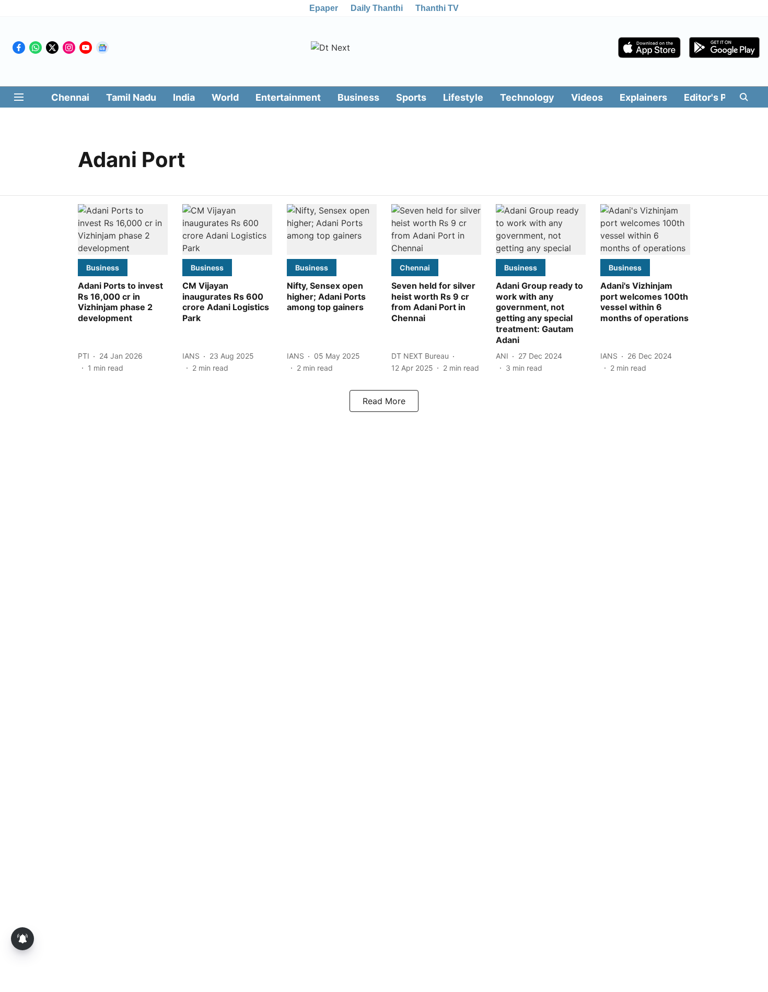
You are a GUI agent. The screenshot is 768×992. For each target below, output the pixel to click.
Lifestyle (463, 97)
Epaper (323, 8)
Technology (527, 97)
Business (358, 97)
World (225, 97)
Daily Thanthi (377, 8)
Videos (587, 97)
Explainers (643, 97)
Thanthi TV (437, 8)
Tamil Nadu (131, 97)
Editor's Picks (715, 97)
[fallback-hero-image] (123, 229)
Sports (411, 97)
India (184, 97)
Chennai (70, 97)
